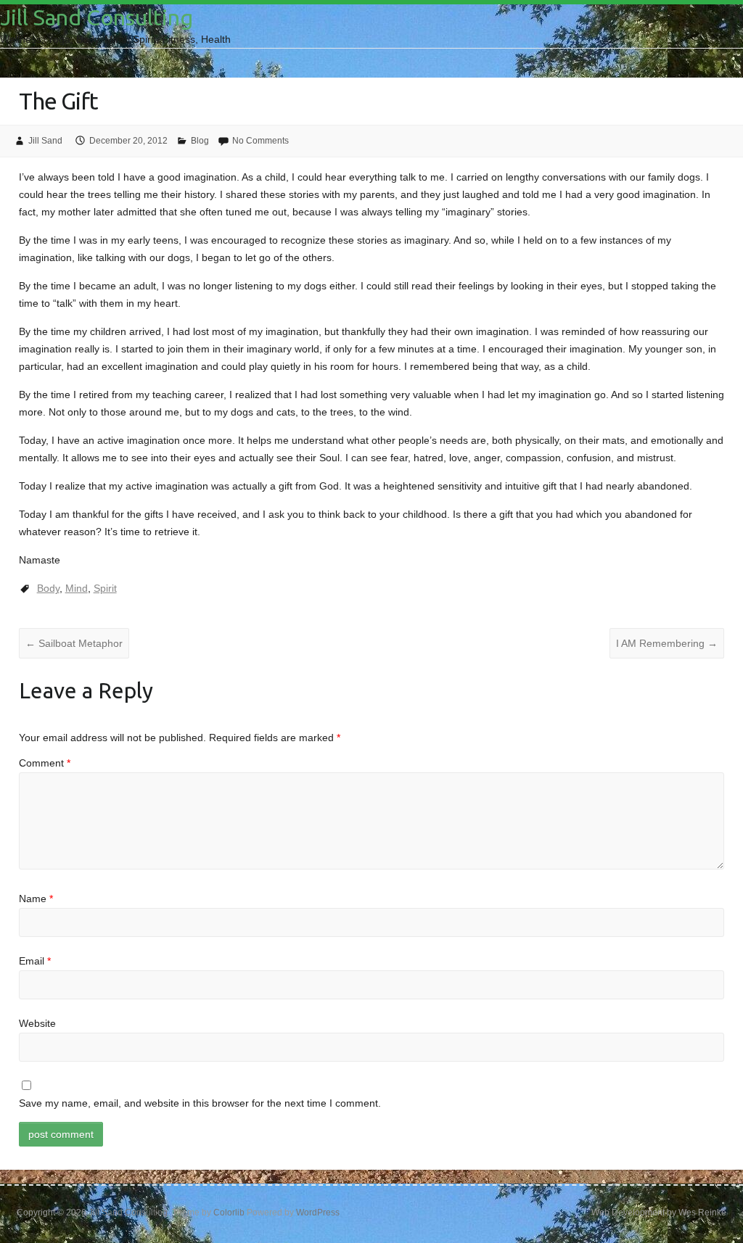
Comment (44, 763)
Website (37, 1023)
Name (36, 898)
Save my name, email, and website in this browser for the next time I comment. (200, 1103)
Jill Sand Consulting (96, 17)
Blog (200, 141)
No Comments (260, 141)
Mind (76, 588)
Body (48, 588)
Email (35, 961)
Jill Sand (45, 141)
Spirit (105, 588)
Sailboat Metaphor (74, 643)
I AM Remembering (667, 643)
